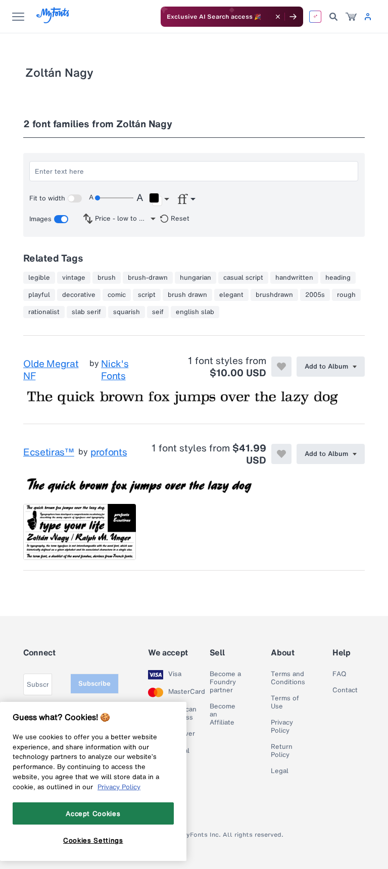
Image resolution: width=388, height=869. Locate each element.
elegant (231, 295)
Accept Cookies (93, 813)
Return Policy (282, 751)
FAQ (339, 674)
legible (39, 278)
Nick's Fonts (114, 369)
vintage (73, 278)
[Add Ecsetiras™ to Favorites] (281, 454)
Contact (345, 690)
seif (158, 312)
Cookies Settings (93, 840)
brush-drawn (148, 278)
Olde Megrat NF (50, 369)
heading (338, 278)
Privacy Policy (282, 727)
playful (39, 295)
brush (107, 278)
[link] (351, 17)
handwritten (294, 278)
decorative (78, 295)
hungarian (195, 278)
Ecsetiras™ (48, 452)
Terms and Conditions (288, 678)
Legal (279, 771)
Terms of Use (285, 702)
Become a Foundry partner (225, 682)
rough (346, 295)
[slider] (114, 197)
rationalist (44, 312)
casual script (243, 278)
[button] (159, 199)
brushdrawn (274, 295)
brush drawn (187, 295)
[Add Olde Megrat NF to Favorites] (281, 366)
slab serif (86, 312)
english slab (195, 312)
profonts (108, 452)
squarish (126, 312)
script (147, 295)
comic (117, 295)
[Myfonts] (53, 20)
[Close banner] (278, 17)
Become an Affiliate (222, 714)
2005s (315, 295)
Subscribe (94, 683)
